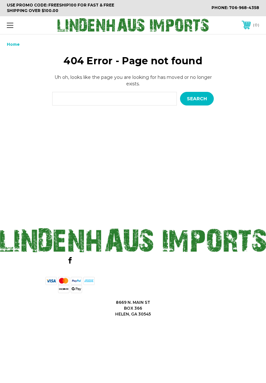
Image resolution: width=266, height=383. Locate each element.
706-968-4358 (244, 7)
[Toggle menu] (32, 25)
